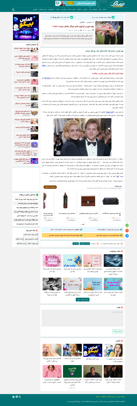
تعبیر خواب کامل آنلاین (30, 234)
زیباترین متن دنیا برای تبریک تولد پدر (72, 270)
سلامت (57, 9)
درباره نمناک (111, 396)
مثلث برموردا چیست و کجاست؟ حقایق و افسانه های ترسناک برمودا (113, 271)
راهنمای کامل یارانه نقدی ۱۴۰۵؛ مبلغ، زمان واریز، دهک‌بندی (64, 235)
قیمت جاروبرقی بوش (31, 239)
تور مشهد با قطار (33, 243)
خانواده (79, 9)
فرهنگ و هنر (93, 9)
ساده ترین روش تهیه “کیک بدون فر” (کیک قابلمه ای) (26, 199)
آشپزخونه (51, 9)
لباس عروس (110, 112)
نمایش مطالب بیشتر (82, 300)
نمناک (104, 9)
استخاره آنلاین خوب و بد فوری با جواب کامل (107, 235)
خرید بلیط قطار (21, 243)
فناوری (35, 9)
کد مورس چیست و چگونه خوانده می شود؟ (52, 293)
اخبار (99, 9)
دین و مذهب (43, 9)
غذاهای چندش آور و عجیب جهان (72, 359)
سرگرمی (85, 9)
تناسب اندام (71, 9)
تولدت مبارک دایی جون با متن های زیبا (113, 293)
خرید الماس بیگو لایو (92, 359)
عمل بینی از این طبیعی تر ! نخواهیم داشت (108, 229)
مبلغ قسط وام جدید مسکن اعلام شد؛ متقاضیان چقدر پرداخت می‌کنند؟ (28, 203)
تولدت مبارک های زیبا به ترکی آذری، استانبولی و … (93, 293)
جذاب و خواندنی (84, 244)
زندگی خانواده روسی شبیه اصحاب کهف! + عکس (113, 380)
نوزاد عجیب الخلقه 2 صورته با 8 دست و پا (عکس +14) (93, 380)
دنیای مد (64, 9)
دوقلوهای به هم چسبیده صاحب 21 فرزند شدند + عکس (65, 229)
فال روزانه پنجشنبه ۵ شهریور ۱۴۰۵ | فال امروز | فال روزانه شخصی (72, 382)
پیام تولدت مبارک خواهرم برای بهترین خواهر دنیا (93, 270)
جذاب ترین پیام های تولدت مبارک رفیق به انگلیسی (72, 293)
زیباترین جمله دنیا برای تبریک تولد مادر (52, 270)
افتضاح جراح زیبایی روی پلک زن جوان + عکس (52, 359)
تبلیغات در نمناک (101, 396)
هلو (118, 176)
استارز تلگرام (19, 239)
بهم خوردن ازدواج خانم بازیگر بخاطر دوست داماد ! (73, 26)
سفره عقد (47, 78)
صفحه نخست (120, 396)
